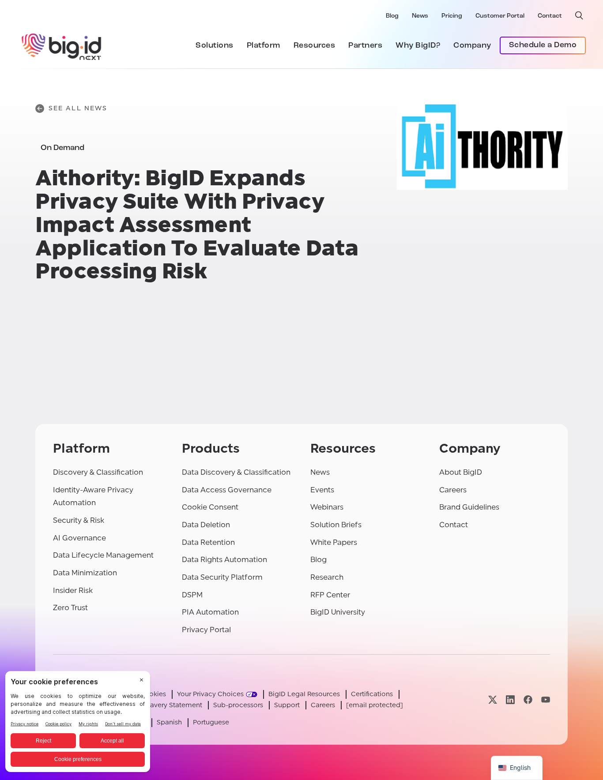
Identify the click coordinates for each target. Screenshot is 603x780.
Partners (365, 46)
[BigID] (62, 45)
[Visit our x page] (492, 699)
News (420, 16)
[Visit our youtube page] (545, 699)
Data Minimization (85, 573)
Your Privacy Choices (210, 694)
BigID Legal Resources (304, 694)
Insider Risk (73, 590)
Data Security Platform (222, 577)
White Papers (333, 542)
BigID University (337, 612)
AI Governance (79, 538)
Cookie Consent (210, 507)
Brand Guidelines (469, 507)
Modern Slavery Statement (160, 705)
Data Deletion (206, 525)
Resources (314, 46)
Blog (392, 16)
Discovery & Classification (98, 472)
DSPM (192, 595)
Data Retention (208, 542)
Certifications (372, 694)
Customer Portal (499, 16)
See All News (78, 108)
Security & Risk (78, 520)
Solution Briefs (336, 525)
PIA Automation (210, 612)
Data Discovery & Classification (236, 472)
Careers (453, 490)
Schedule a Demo (543, 45)
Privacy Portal (206, 630)
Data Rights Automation (224, 559)
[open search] (579, 15)
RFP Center (330, 595)
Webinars (326, 507)
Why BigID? (418, 46)
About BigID (460, 472)
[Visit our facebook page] (528, 699)
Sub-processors (238, 705)
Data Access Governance (226, 490)
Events (322, 490)
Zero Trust (70, 608)
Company (472, 46)
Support (287, 705)
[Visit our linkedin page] (510, 699)
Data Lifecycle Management (103, 555)
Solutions (215, 46)
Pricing (451, 16)
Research (326, 577)
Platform (263, 46)
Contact (550, 16)
